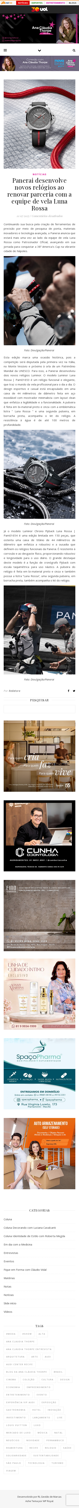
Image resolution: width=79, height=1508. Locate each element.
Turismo (57, 1463)
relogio (50, 1447)
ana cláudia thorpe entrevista (29, 1349)
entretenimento (18, 1394)
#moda (11, 1333)
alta (42, 1333)
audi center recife (19, 1364)
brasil (58, 1371)
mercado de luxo (18, 1432)
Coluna (8, 1219)
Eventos (9, 1261)
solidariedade (16, 1455)
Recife (34, 1447)
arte (34, 1356)
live (60, 1417)
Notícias (39, 174)
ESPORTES (37, 3)
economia (13, 1387)
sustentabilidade (46, 1455)
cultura (47, 1379)
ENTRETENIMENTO (55, 3)
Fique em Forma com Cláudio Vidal (25, 1269)
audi (48, 1356)
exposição (49, 1402)
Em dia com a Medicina (18, 1244)
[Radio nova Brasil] (39, 70)
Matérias (9, 1278)
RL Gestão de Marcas (50, 1496)
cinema (11, 1379)
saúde (67, 1447)
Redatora (14, 691)
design (65, 1379)
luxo (37, 1425)
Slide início (10, 1303)
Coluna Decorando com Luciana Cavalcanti (30, 1227)
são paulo (13, 1463)
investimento (16, 1417)
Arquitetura (15, 1356)
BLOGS (72, 3)
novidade (33, 1440)
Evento (42, 1394)
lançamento (41, 1417)
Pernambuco (55, 1440)
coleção (29, 1379)
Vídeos (8, 1311)
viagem (11, 1470)
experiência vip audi (20, 1402)
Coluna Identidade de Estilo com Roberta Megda (34, 1236)
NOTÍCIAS (23, 3)
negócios (13, 1440)
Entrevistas (11, 1253)
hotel (36, 1409)
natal (58, 1432)
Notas (7, 1286)
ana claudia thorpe (20, 1341)
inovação (54, 1409)
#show (27, 1333)
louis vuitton (16, 1425)
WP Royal (48, 1501)
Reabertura (14, 1447)
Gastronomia (16, 1409)
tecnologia (36, 1463)
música (43, 1432)
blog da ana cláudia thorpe (26, 1371)
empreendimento (39, 1387)
